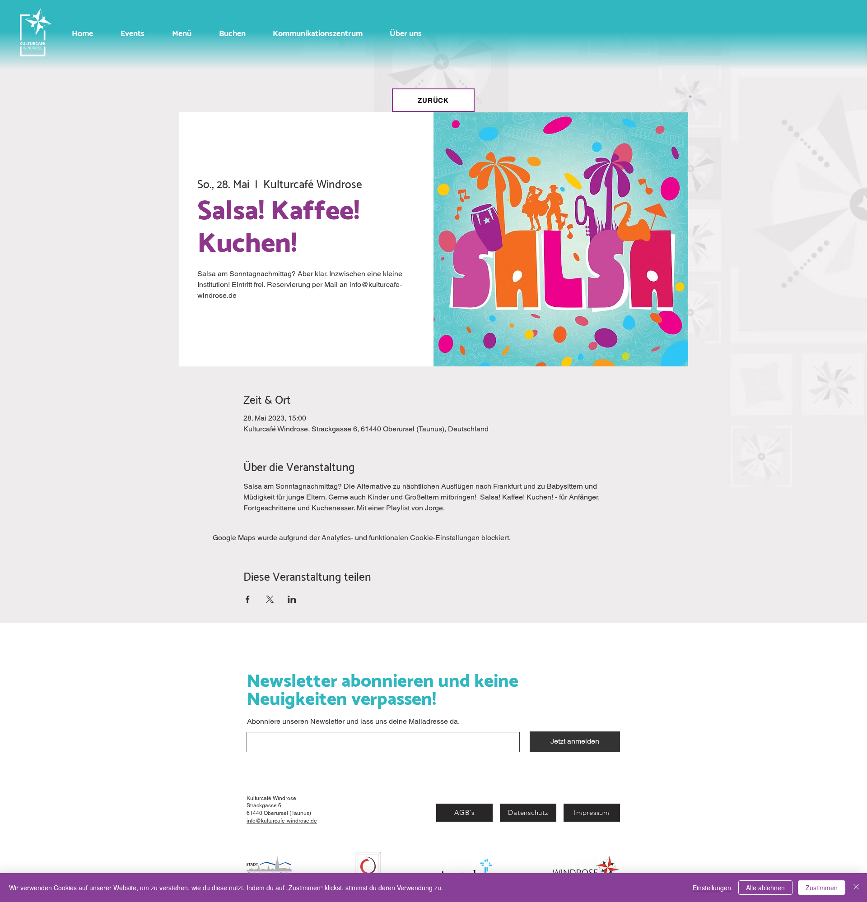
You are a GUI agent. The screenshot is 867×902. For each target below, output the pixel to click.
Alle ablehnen (765, 887)
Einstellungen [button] (712, 887)
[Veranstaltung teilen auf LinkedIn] (292, 599)
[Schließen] (856, 887)
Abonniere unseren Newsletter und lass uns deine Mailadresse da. (353, 721)
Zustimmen (822, 887)
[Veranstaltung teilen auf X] (270, 599)
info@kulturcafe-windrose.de (282, 821)
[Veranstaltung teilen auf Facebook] (247, 599)
